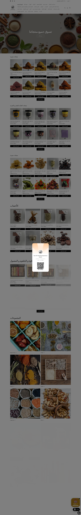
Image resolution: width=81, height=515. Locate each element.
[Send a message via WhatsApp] (78, 512)
